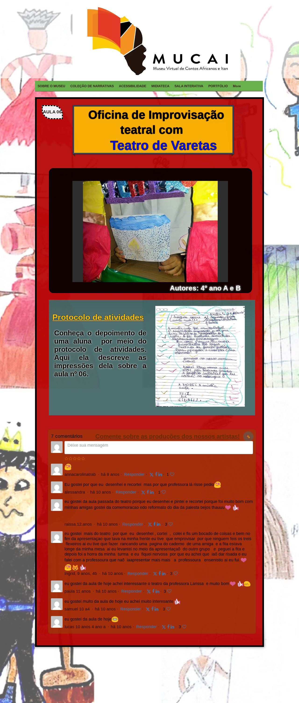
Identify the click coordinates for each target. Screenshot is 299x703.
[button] (150, 231)
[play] (216, 278)
